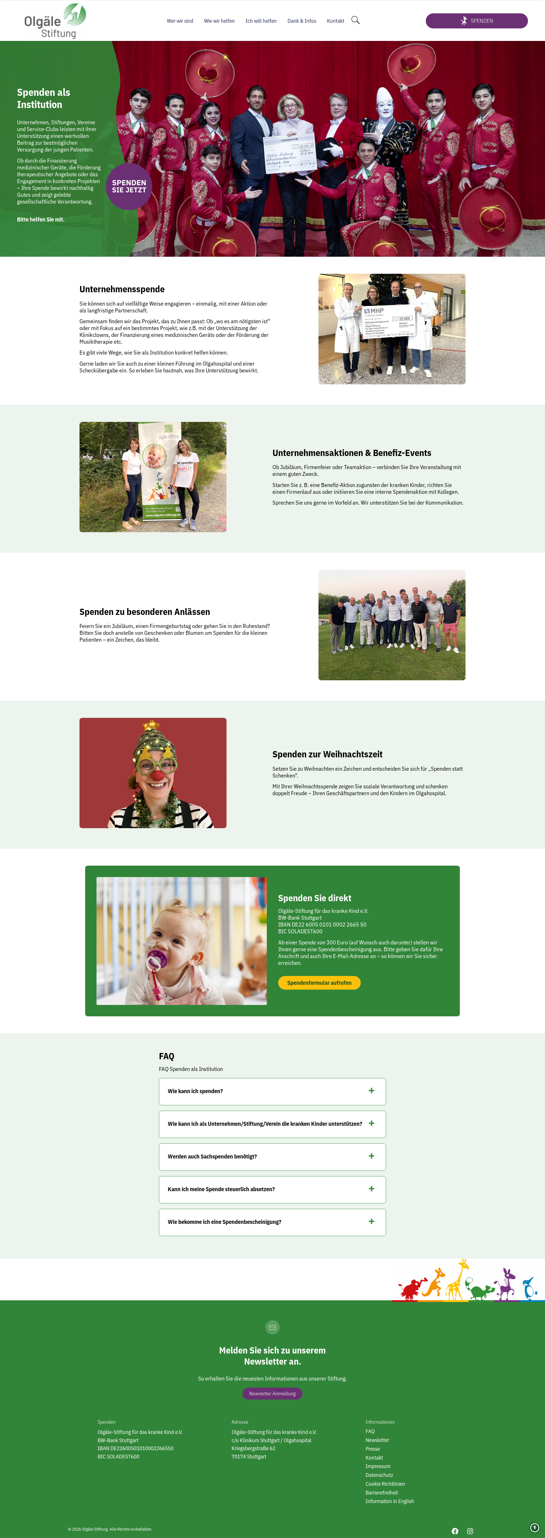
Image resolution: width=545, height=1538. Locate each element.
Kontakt (335, 20)
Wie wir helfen (219, 20)
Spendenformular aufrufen (319, 982)
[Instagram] (470, 1531)
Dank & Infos (302, 20)
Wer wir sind (180, 20)
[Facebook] (455, 1531)
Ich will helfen (261, 20)
